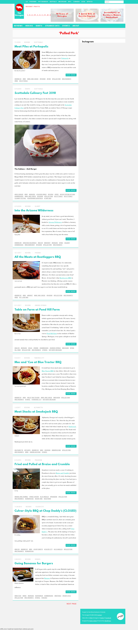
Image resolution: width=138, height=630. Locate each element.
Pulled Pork (57, 79)
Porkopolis (65, 58)
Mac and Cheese (33, 79)
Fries (57, 194)
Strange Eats (52, 26)
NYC (69, 2)
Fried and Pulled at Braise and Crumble (42, 464)
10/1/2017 (18, 253)
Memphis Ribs (57, 450)
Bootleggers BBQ (65, 278)
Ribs (16, 81)
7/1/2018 (17, 42)
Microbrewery (30, 245)
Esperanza (39, 596)
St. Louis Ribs (24, 297)
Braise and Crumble (62, 473)
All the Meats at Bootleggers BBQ (38, 257)
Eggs (30, 348)
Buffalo (53, 2)
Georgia (47, 450)
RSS (91, 618)
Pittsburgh (43, 2)
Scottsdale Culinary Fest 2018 (35, 93)
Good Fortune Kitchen (68, 194)
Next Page (72, 603)
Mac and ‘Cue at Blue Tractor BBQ (38, 362)
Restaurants (67, 79)
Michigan (62, 2)
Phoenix (33, 2)
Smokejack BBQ (36, 452)
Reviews (18, 26)
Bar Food (18, 596)
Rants (39, 26)
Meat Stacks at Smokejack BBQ (36, 411)
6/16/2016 (18, 460)
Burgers (32, 194)
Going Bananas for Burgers (34, 563)
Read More (71, 75)
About (76, 26)
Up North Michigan (56, 350)
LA (27, 2)
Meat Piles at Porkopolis (31, 46)
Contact (99, 615)
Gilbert (37, 206)
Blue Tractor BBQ (48, 371)
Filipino (51, 194)
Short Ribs (39, 499)
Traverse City (39, 358)
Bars (24, 596)
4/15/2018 (18, 89)
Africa (89, 2)
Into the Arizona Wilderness (34, 210)
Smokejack (72, 426)
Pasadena (38, 460)
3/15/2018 (18, 206)
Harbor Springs (40, 305)
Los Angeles (45, 497)
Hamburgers (19, 196)
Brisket (30, 295)
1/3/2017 (17, 407)
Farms (36, 348)
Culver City (40, 507)
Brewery (47, 243)
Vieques (37, 559)
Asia (83, 2)
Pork (49, 79)
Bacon (41, 243)
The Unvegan (19, 14)
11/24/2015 (18, 507)
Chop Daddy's (38, 549)
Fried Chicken (34, 497)
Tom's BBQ (48, 198)
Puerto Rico (67, 596)
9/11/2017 (18, 305)
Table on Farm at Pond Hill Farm (37, 309)
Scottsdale (38, 42)
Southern (48, 499)
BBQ (25, 79)
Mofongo (58, 596)
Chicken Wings (42, 194)
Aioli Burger (32, 169)
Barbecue (18, 79)
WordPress (108, 621)
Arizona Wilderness (55, 222)
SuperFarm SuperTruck (35, 198)
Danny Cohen (93, 621)
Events (66, 26)
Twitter (102, 618)
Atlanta (28, 450)
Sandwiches (30, 499)
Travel (45, 350)
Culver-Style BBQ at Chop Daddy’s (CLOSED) (45, 511)
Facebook (108, 618)
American (18, 243)
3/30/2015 (18, 559)
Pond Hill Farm (52, 333)
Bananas (47, 578)
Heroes (29, 26)
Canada (76, 2)
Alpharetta (38, 407)
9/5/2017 (17, 358)
